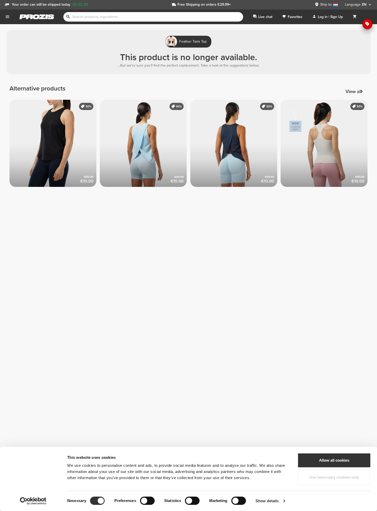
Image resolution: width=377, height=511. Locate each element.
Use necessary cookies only (334, 477)
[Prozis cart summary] (354, 17)
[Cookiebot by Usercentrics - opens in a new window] (33, 501)
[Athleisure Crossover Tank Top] (145, 145)
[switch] (147, 501)
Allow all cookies (334, 460)
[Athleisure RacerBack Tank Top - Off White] (326, 145)
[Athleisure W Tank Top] (54, 145)
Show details (267, 501)
